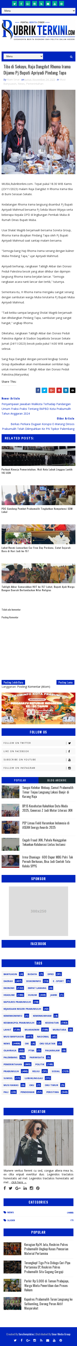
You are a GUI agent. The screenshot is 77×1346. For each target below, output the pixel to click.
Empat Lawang (37, 988)
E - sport (58, 981)
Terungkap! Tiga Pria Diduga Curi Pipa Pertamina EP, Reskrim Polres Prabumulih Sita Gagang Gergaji (47, 1267)
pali (6, 1092)
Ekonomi (9, 988)
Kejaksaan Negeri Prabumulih (22, 1008)
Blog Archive (57, 780)
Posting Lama (65, 682)
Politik (39, 1064)
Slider (11, 1220)
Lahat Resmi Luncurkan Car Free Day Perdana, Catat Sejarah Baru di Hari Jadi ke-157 (36, 549)
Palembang (11, 1057)
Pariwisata (37, 1057)
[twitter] (14, 3)
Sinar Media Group (61, 1334)
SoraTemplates (26, 1334)
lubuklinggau (34, 1078)
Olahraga (10, 1050)
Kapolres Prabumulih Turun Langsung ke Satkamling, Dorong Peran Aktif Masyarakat (48, 1304)
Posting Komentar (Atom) (33, 686)
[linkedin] (25, 1188)
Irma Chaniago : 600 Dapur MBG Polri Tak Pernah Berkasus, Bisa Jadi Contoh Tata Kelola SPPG (47, 861)
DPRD (51, 974)
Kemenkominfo (13, 1015)
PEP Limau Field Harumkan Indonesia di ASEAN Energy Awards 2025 (45, 825)
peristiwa (52, 1092)
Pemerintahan (34, 83)
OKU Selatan (47, 1043)
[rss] (41, 3)
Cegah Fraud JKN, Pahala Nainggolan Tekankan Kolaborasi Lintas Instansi (44, 842)
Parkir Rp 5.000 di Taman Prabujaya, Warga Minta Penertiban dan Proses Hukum (46, 1285)
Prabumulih (11, 1071)
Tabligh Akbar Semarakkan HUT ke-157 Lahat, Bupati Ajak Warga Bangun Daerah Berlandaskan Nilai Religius (38, 588)
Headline (9, 994)
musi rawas (11, 1085)
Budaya (32, 974)
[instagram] (34, 3)
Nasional (43, 1036)
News (21, 83)
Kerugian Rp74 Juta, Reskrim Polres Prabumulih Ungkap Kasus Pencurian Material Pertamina (46, 1249)
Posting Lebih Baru (13, 682)
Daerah (8, 981)
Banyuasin (10, 974)
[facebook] (21, 3)
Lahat (7, 1029)
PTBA (31, 1050)
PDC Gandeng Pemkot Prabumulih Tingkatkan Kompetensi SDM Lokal (37, 510)
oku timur (51, 1085)
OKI (27, 1043)
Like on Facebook (16, 751)
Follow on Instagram (19, 768)
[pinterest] (61, 3)
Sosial (56, 1071)
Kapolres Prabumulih (17, 1001)
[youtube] (54, 3)
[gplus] (27, 3)
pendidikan (27, 1092)
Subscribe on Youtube (20, 759)
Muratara (59, 1029)
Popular (20, 780)
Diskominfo (33, 981)
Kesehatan (52, 1022)
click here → (19, 1182)
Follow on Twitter (17, 743)
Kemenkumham (42, 1015)
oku (31, 1085)
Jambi (53, 994)
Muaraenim (32, 1029)
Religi (36, 1071)
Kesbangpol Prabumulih (19, 1022)
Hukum (32, 994)
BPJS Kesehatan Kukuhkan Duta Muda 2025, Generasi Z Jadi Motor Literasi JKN (47, 808)
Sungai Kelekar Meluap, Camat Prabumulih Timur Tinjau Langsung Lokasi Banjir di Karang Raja (47, 792)
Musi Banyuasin (14, 1036)
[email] (48, 3)
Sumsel (8, 1078)
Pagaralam (52, 1050)
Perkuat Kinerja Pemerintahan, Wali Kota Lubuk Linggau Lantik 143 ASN (37, 471)
